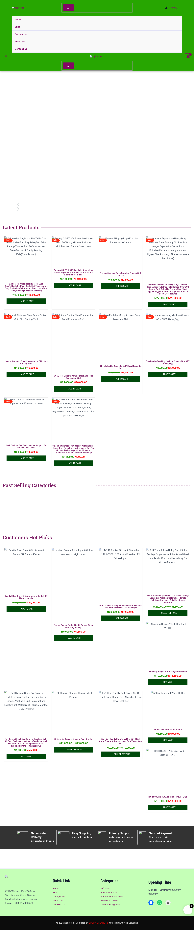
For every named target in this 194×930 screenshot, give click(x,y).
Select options (169, 613)
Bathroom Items (109, 900)
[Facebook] (151, 902)
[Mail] (168, 902)
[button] (97, 204)
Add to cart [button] (27, 301)
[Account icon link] (166, 8)
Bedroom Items (109, 892)
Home (18, 19)
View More (168, 682)
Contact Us (21, 48)
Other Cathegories (110, 904)
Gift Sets (105, 888)
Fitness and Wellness (112, 896)
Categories (21, 34)
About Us (20, 41)
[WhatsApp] (159, 902)
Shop (17, 26)
